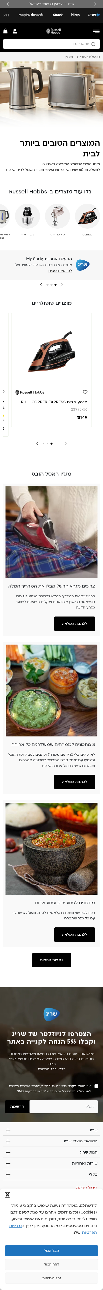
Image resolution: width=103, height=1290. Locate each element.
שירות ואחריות (85, 1163)
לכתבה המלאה (74, 623)
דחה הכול (51, 1264)
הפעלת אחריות (88, 56)
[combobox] (51, 44)
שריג (93, 1130)
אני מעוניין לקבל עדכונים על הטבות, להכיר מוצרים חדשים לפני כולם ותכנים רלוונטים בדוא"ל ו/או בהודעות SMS (50, 1088)
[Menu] (97, 31)
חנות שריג (89, 1152)
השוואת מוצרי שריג (80, 1141)
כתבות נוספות (51, 960)
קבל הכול (51, 1251)
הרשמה (17, 1106)
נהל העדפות (51, 1278)
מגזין (69, 56)
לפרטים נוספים (60, 270)
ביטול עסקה (87, 1188)
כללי (93, 1174)
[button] (7, 1194)
